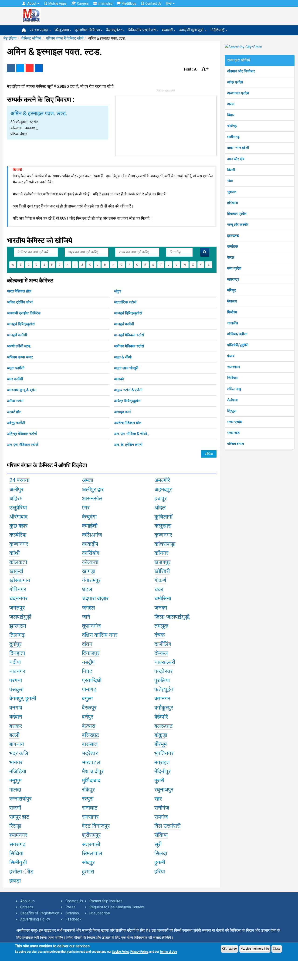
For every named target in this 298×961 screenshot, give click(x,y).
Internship (105, 3)
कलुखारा (162, 526)
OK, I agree (229, 948)
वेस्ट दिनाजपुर (96, 826)
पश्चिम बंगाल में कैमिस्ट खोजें (64, 38)
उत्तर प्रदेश (234, 422)
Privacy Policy (139, 951)
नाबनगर (17, 671)
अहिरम (15, 498)
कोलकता (18, 562)
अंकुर (117, 291)
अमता (87, 480)
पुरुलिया (162, 680)
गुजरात (231, 192)
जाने (86, 617)
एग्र (86, 507)
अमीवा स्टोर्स (15, 401)
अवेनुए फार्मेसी (16, 423)
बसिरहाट (90, 735)
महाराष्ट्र (233, 279)
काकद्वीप (90, 544)
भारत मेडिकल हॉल (19, 291)
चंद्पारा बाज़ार (95, 598)
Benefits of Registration (39, 913)
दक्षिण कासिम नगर (99, 635)
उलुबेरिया (18, 507)
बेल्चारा (88, 726)
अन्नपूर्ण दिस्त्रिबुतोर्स (128, 313)
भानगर (15, 762)
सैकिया (161, 835)
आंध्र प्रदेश (235, 82)
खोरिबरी (162, 571)
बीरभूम (160, 744)
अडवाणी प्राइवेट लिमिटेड (24, 313)
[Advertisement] (166, 125)
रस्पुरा (87, 798)
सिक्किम (232, 378)
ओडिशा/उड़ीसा (237, 334)
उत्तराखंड (233, 433)
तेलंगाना (232, 400)
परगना (15, 680)
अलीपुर (16, 489)
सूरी (158, 844)
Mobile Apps (57, 3)
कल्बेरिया (17, 535)
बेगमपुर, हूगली (22, 698)
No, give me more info (255, 948)
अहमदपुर (163, 489)
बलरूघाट (163, 726)
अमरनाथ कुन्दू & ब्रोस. (22, 390)
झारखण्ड (233, 235)
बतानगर (162, 698)
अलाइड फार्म (122, 412)
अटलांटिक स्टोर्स (125, 302)
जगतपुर (17, 607)
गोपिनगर (17, 589)
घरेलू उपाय (62, 30)
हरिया (159, 871)
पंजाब (230, 356)
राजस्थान (233, 367)
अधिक (209, 454)
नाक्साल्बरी (164, 662)
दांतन (87, 644)
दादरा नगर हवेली (238, 148)
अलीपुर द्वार (93, 489)
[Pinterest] (30, 68)
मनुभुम (15, 780)
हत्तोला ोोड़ (21, 871)
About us (27, 901)
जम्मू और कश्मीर (237, 224)
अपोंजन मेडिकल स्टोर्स (129, 346)
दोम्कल (161, 653)
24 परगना (19, 480)
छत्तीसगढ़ (233, 137)
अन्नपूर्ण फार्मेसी (124, 324)
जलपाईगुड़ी (20, 617)
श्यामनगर (18, 835)
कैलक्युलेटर (114, 30)
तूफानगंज (91, 626)
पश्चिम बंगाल (235, 443)
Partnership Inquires (105, 901)
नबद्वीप (88, 662)
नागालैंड (232, 323)
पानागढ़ (89, 689)
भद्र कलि (18, 753)
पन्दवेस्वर (163, 671)
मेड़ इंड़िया (10, 38)
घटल (87, 589)
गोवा (230, 181)
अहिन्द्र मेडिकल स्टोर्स (22, 433)
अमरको (119, 379)
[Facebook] (11, 68)
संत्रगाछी (91, 844)
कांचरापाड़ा (164, 544)
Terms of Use (168, 951)
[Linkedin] (39, 68)
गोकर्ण (160, 580)
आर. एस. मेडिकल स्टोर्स (22, 444)
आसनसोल (92, 498)
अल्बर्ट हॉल (14, 412)
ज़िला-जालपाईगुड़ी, (172, 617)
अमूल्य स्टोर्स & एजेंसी (128, 390)
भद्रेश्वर (90, 753)
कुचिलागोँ (163, 516)
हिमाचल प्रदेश (236, 213)
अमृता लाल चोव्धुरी (126, 368)
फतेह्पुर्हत (163, 689)
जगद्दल (88, 607)
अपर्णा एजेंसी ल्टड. (19, 346)
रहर (158, 798)
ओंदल (160, 507)
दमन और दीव (235, 159)
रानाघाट (90, 808)
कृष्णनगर (163, 535)
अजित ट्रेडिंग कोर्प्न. (20, 302)
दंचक (159, 635)
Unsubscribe (99, 913)
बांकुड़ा (160, 735)
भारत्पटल (91, 762)
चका (158, 589)
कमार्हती (89, 526)
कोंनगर (161, 553)
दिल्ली (231, 170)
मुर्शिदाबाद (91, 780)
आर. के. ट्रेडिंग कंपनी (128, 444)
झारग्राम (17, 626)
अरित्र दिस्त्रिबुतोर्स (127, 401)
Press (70, 907)
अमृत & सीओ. (123, 357)
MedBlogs (129, 3)
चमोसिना (162, 598)
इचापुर (160, 498)
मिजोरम (232, 312)
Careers (83, 3)
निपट (87, 671)
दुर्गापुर (15, 644)
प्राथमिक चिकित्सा (87, 30)
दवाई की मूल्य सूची (191, 30)
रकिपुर (88, 789)
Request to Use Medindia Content (116, 907)
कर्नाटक (232, 246)
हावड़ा (15, 880)
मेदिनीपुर (162, 771)
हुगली (159, 862)
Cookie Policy (120, 951)
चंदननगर (18, 598)
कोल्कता (90, 562)
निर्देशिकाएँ (217, 30)
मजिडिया (17, 771)
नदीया (15, 662)
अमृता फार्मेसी (15, 368)
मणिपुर (231, 290)
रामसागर (90, 817)
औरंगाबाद (18, 516)
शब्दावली (167, 30)
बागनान (16, 744)
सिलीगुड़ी (18, 862)
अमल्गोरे (162, 480)
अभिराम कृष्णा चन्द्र (20, 357)
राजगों (15, 808)
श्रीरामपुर (91, 835)
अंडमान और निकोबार (241, 71)
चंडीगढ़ (232, 126)
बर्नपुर (87, 716)
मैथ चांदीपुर (93, 771)
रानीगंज (161, 808)
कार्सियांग (90, 553)
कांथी (14, 553)
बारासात (90, 744)
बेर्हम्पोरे (161, 716)
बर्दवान (15, 716)
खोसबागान (19, 580)
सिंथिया (16, 853)
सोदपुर (88, 862)
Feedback (73, 919)
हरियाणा (232, 202)
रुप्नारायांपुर (20, 798)
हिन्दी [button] (169, 3)
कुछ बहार (18, 526)
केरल (230, 257)
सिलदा (160, 853)
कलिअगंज (92, 535)
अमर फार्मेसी (15, 379)
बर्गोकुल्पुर (163, 707)
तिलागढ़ (17, 635)
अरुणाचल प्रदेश (238, 93)
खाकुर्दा (16, 571)
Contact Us (153, 3)
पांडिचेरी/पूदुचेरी (237, 345)
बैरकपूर (89, 707)
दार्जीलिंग (162, 644)
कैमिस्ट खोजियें (31, 38)
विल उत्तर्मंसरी (167, 826)
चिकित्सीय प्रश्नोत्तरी (142, 30)
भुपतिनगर (163, 753)
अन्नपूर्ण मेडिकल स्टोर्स (129, 335)
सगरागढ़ (17, 844)
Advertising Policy (35, 919)
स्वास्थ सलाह (39, 30)
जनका (160, 607)
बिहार (230, 115)
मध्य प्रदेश (234, 268)
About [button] (32, 3)
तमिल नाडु (234, 389)
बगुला (87, 698)
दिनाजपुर (90, 653)
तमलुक (161, 626)
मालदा (15, 789)
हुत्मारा (88, 871)
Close (277, 948)
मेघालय (232, 301)
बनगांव (15, 707)
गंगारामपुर (91, 580)
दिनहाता (17, 653)
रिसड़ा (15, 826)
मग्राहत (162, 762)
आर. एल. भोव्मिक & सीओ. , (131, 433)
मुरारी (159, 780)
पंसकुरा (16, 689)
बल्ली (14, 735)
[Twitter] (20, 68)
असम (230, 104)
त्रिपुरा (231, 411)
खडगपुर (162, 562)
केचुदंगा (89, 516)
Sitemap (72, 913)
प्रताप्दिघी (91, 680)
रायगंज (161, 817)
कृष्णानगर (18, 544)
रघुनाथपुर (163, 789)
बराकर (15, 726)
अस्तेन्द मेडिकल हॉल (127, 423)
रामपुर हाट (19, 817)
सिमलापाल (92, 853)
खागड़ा (88, 571)
